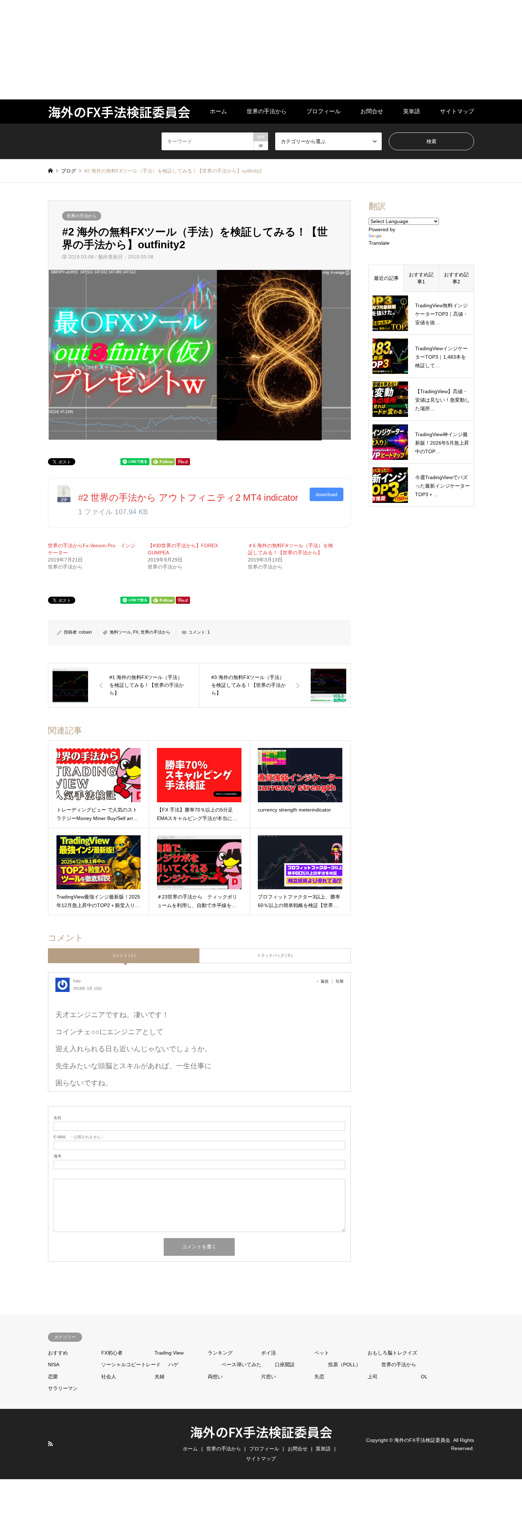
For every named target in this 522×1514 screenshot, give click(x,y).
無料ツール (120, 632)
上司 (372, 1376)
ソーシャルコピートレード (131, 1364)
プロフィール (323, 111)
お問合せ (371, 111)
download (326, 494)
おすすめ (58, 1353)
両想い (215, 1376)
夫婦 (159, 1376)
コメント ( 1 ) (124, 955)
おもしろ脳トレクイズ (392, 1353)
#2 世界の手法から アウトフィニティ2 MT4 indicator (188, 497)
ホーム (218, 111)
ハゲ (173, 1364)
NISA (53, 1364)
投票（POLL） (344, 1364)
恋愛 (53, 1376)
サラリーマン (63, 1388)
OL (424, 1376)
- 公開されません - (78, 1137)
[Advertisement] (213, 49)
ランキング (220, 1353)
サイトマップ (457, 111)
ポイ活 (268, 1353)
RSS (50, 1443)
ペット (321, 1353)
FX (135, 632)
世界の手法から (267, 111)
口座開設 (285, 1364)
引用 (339, 981)
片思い (268, 1376)
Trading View (169, 1353)
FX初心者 (112, 1353)
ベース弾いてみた (241, 1364)
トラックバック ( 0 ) (275, 955)
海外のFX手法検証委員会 (261, 1431)
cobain (85, 632)
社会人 (108, 1376)
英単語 (411, 111)
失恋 (319, 1376)
